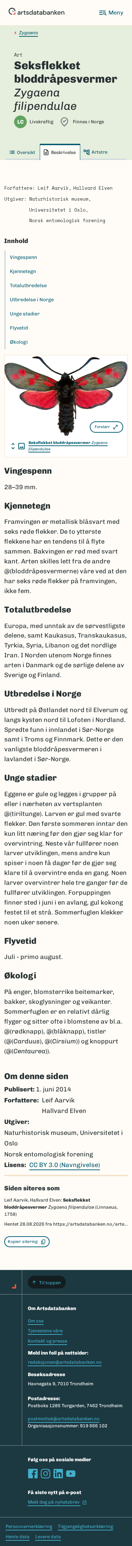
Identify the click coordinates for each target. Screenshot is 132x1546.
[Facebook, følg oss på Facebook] (33, 1474)
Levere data (48, 1536)
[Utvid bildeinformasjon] (18, 446)
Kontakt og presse (47, 1341)
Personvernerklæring (29, 1526)
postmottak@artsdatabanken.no (64, 1418)
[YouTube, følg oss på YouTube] (71, 1474)
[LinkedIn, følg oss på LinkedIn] (58, 1474)
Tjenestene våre (45, 1330)
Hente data (18, 1536)
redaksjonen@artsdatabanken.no (65, 1362)
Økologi (19, 342)
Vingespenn (23, 257)
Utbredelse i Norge (32, 300)
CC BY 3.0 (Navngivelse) (64, 1165)
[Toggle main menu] (111, 12)
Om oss (36, 1320)
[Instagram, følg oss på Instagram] (45, 1474)
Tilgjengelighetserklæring (85, 1526)
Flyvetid (19, 328)
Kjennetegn (23, 271)
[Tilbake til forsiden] (36, 13)
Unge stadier (25, 314)
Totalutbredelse (28, 286)
